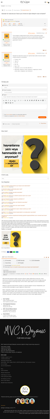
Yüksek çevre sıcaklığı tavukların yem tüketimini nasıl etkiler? (14, 202)
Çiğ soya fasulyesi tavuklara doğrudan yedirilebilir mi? (13, 198)
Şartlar (15, 115)
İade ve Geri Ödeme (5, 380)
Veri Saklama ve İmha (5, 378)
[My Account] (45, 2)
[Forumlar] (2, 10)
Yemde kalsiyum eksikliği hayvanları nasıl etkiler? (12, 192)
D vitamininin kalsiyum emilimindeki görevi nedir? (12, 189)
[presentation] (4, 100)
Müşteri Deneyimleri (5, 372)
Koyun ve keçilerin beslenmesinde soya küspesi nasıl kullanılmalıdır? (16, 185)
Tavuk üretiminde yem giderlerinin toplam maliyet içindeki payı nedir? (16, 208)
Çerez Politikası (4, 370)
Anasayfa (3, 5)
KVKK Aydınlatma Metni (6, 376)
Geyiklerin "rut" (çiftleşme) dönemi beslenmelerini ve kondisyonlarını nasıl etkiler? (19, 212)
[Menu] (3, 2)
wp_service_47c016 (16, 265)
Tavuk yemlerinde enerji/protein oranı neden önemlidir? (13, 205)
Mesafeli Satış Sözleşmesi (7, 382)
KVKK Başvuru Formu (6, 374)
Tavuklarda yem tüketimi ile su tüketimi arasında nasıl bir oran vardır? (16, 195)
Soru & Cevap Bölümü (6, 365)
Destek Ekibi (12, 21)
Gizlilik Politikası (21, 115)
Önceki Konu (43, 123)
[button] (47, 2)
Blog (2, 368)
